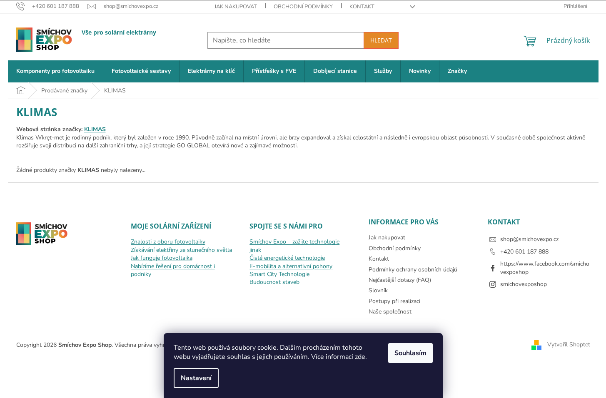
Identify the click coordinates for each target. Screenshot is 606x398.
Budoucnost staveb (274, 282)
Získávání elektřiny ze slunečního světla (181, 250)
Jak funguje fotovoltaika (161, 258)
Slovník (378, 290)
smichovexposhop (523, 284)
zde (360, 356)
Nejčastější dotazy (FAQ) (400, 280)
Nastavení (196, 378)
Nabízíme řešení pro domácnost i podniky (173, 270)
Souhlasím (410, 353)
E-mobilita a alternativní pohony (290, 266)
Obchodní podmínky (303, 6)
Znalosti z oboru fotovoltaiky (168, 242)
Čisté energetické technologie (287, 258)
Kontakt (361, 6)
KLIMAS (95, 129)
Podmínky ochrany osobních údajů (413, 270)
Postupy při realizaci (394, 301)
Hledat (381, 40)
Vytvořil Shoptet (568, 344)
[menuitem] (55, 71)
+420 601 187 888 (524, 252)
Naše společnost (390, 312)
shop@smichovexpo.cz (529, 239)
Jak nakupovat (235, 6)
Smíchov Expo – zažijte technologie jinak (294, 246)
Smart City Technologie (279, 274)
